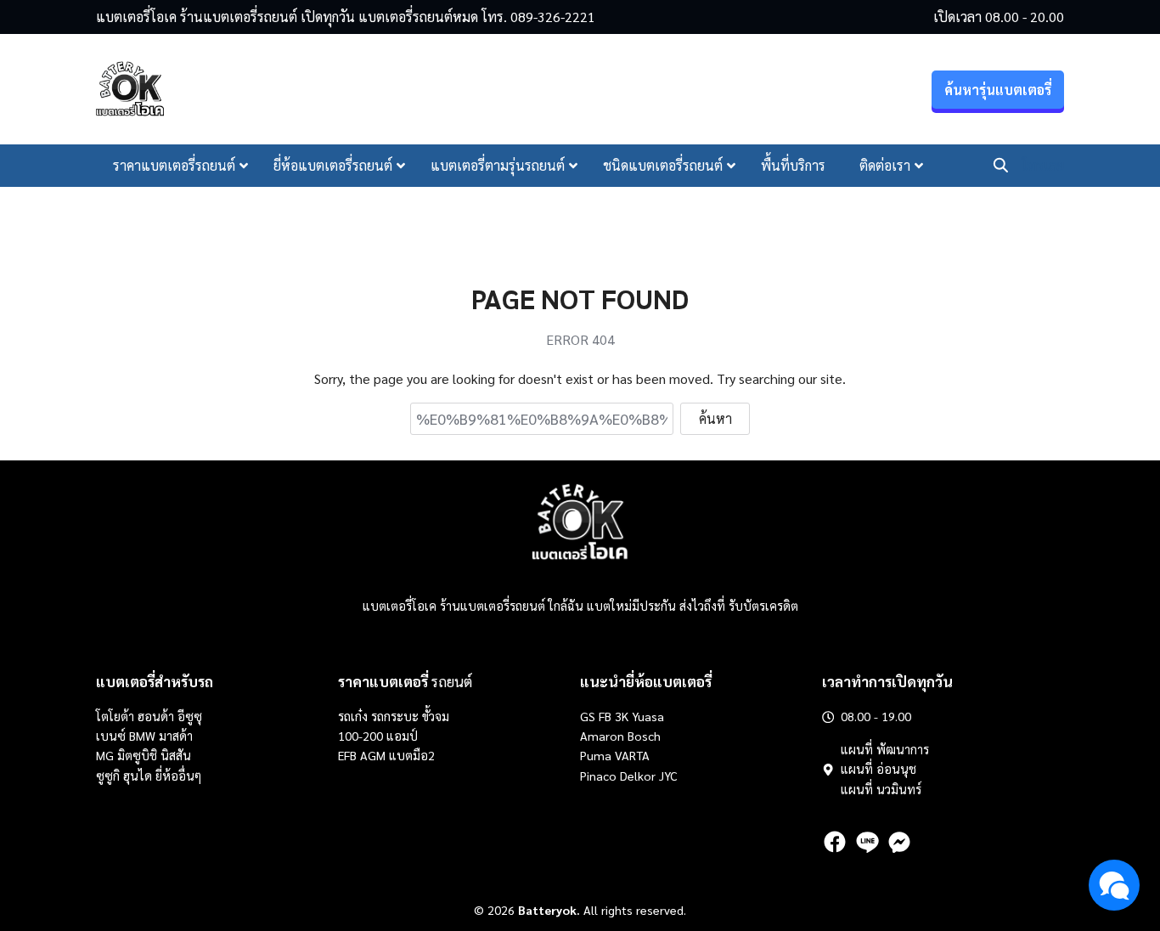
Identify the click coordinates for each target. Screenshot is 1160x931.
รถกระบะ (396, 716)
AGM (373, 755)
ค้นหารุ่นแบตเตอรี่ (997, 90)
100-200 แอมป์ (378, 735)
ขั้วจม (435, 716)
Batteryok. (549, 909)
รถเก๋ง (353, 716)
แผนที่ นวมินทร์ (881, 789)
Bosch (644, 735)
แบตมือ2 (412, 755)
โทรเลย (1043, 165)
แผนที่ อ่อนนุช (878, 768)
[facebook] (834, 842)
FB (605, 716)
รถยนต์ (405, 681)
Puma (595, 755)
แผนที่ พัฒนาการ (885, 749)
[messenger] (899, 842)
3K (621, 716)
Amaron (602, 735)
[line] (867, 842)
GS (587, 716)
